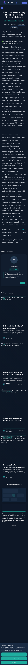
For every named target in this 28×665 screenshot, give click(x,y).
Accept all (14, 662)
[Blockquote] (7, 499)
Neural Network (12, 20)
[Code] (13, 490)
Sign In (19, 2)
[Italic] (7, 490)
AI (5, 20)
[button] (14, 508)
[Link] (16, 490)
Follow (22, 283)
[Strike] (10, 490)
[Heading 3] (10, 495)
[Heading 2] (7, 495)
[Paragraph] (13, 495)
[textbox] (14, 509)
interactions (21, 24)
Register (24, 2)
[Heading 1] (4, 495)
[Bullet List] (19, 495)
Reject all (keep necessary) (14, 658)
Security (21, 20)
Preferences (14, 654)
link (23, 229)
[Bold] (4, 490)
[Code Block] (4, 499)
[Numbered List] (22, 495)
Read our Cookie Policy (16, 650)
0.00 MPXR (14, 27)
